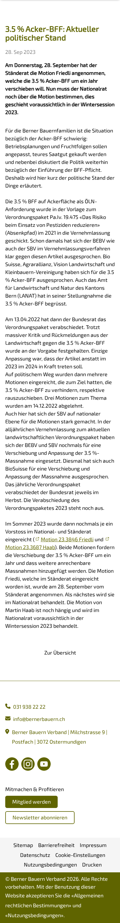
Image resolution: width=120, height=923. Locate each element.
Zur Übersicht (60, 652)
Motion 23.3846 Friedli (67, 539)
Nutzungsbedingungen (34, 915)
